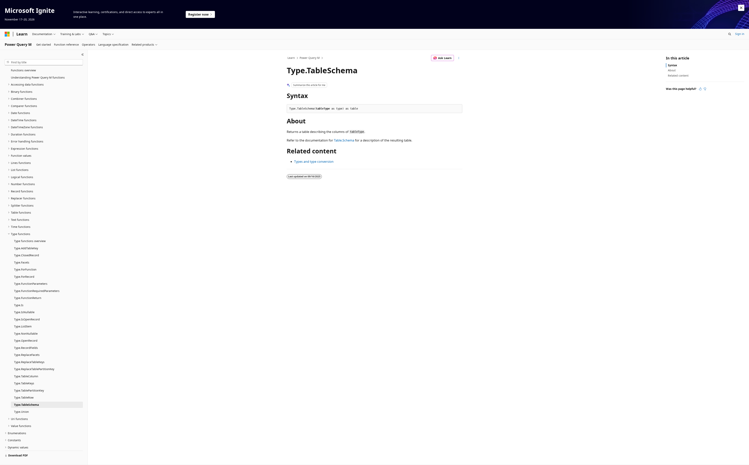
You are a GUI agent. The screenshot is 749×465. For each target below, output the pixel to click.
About (672, 70)
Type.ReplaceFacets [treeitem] (27, 355)
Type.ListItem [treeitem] (23, 326)
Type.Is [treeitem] (18, 305)
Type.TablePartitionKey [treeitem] (29, 390)
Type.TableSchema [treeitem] (26, 405)
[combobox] (44, 62)
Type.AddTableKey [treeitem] (26, 248)
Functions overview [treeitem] (23, 70)
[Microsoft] (7, 34)
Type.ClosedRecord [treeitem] (26, 255)
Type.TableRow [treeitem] (24, 397)
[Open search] (730, 34)
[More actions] (458, 58)
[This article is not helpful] (705, 89)
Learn (291, 58)
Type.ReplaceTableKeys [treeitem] (29, 362)
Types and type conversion (314, 161)
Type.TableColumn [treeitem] (26, 376)
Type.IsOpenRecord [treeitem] (27, 319)
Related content (678, 75)
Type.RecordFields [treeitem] (26, 348)
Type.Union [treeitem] (21, 412)
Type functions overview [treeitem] (30, 241)
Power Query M (310, 58)
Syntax (672, 65)
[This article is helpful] (700, 89)
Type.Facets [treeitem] (21, 262)
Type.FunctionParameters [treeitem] (30, 284)
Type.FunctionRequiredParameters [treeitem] (36, 291)
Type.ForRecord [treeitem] (24, 276)
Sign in (739, 34)
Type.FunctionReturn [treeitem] (27, 298)
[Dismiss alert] (741, 8)
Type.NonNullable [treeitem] (26, 333)
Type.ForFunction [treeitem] (25, 269)
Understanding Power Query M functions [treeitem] (38, 77)
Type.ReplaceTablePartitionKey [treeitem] (34, 369)
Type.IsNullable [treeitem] (24, 312)
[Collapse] (82, 54)
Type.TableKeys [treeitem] (24, 383)
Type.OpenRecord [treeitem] (25, 340)
